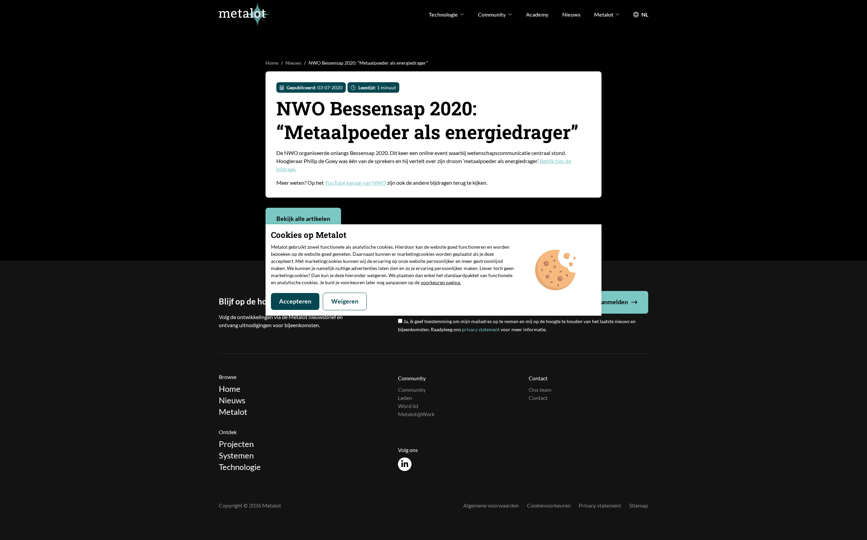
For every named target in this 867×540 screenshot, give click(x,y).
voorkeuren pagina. (441, 282)
